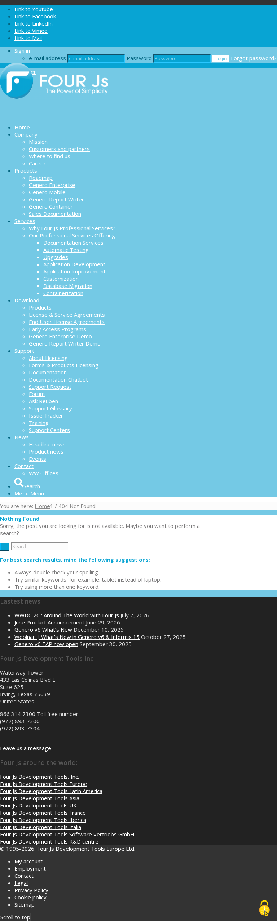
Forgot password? (254, 58)
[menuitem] (145, 127)
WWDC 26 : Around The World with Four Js (66, 615)
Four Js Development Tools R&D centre (49, 841)
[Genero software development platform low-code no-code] (54, 114)
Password (139, 58)
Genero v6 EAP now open (46, 644)
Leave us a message (25, 748)
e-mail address (47, 58)
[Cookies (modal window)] (264, 908)
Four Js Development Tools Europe (43, 783)
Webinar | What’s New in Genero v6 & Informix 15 (77, 636)
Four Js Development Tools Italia (40, 827)
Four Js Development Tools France (43, 812)
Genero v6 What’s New (43, 629)
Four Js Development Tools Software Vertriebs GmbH (67, 834)
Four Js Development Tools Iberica (43, 819)
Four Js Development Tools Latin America (51, 791)
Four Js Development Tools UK (38, 805)
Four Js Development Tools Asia (39, 798)
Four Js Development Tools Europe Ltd (85, 848)
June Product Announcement (49, 622)
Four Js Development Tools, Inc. (39, 776)
